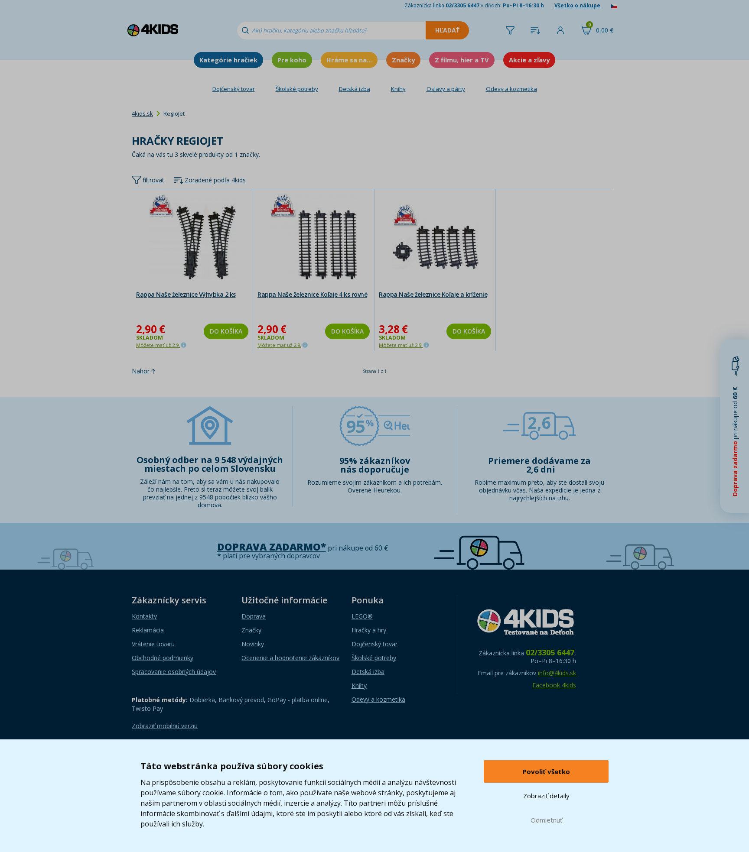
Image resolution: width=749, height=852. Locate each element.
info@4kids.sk (557, 673)
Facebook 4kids (554, 685)
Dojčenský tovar (233, 89)
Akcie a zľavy (529, 59)
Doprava (253, 616)
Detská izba (354, 89)
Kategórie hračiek (228, 59)
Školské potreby (297, 89)
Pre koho (291, 59)
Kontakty (144, 616)
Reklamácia (148, 630)
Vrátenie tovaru (153, 644)
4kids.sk (142, 113)
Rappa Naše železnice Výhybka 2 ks (186, 294)
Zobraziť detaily (546, 795)
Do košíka (226, 331)
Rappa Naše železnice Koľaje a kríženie (433, 294)
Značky (403, 59)
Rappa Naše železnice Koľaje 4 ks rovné (312, 294)
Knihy (398, 89)
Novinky (252, 644)
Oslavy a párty (446, 89)
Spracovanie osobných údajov (174, 671)
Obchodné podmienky (162, 658)
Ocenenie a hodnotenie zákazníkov (290, 658)
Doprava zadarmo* (271, 547)
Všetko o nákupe (577, 5)
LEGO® (362, 616)
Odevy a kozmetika (511, 89)
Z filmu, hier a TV (462, 59)
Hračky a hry (369, 630)
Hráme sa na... (349, 59)
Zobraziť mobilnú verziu (165, 726)
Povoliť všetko (546, 771)
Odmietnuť (546, 820)
